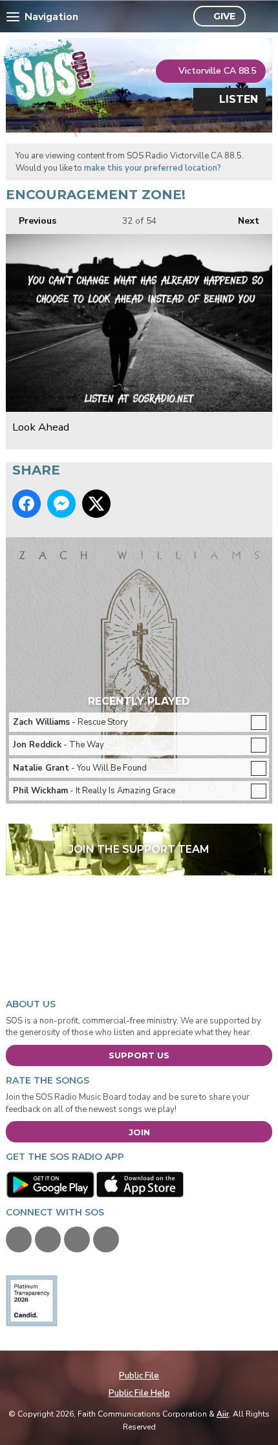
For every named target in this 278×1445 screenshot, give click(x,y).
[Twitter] (48, 1239)
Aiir (223, 1414)
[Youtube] (77, 1239)
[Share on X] (96, 503)
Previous (31, 221)
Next (242, 221)
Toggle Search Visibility (258, 17)
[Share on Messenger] (61, 503)
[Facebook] (19, 1239)
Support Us (139, 1055)
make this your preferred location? (152, 168)
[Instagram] (106, 1239)
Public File (139, 1376)
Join (139, 1132)
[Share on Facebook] (26, 503)
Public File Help (139, 1393)
